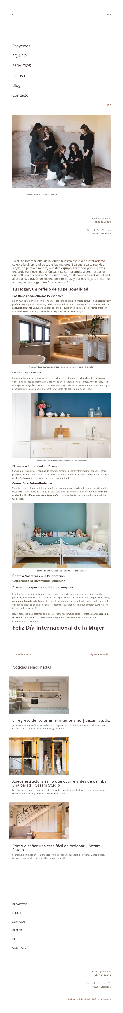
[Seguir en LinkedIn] (38, 208)
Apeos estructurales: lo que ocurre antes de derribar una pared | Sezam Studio (60, 783)
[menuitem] (109, 14)
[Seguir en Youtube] (20, 208)
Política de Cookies (101, 999)
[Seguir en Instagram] (14, 208)
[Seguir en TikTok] (26, 208)
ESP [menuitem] (109, 14)
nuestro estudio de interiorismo (83, 261)
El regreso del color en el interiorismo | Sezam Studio (61, 720)
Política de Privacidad (79, 999)
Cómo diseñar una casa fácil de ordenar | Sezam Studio (56, 847)
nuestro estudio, (49, 601)
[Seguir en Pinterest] (32, 208)
